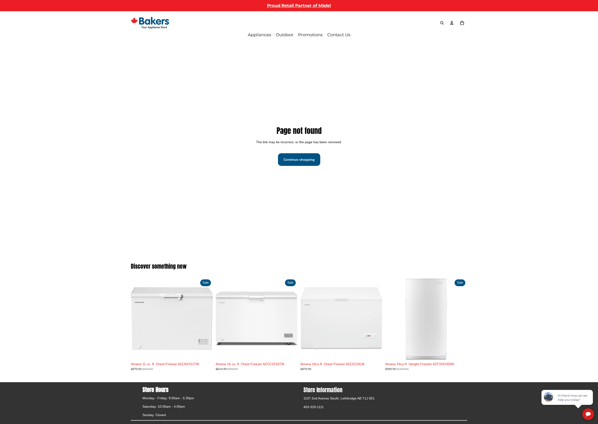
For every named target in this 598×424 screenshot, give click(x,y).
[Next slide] (291, 318)
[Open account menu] (452, 23)
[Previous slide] (223, 318)
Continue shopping (299, 159)
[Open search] (442, 23)
